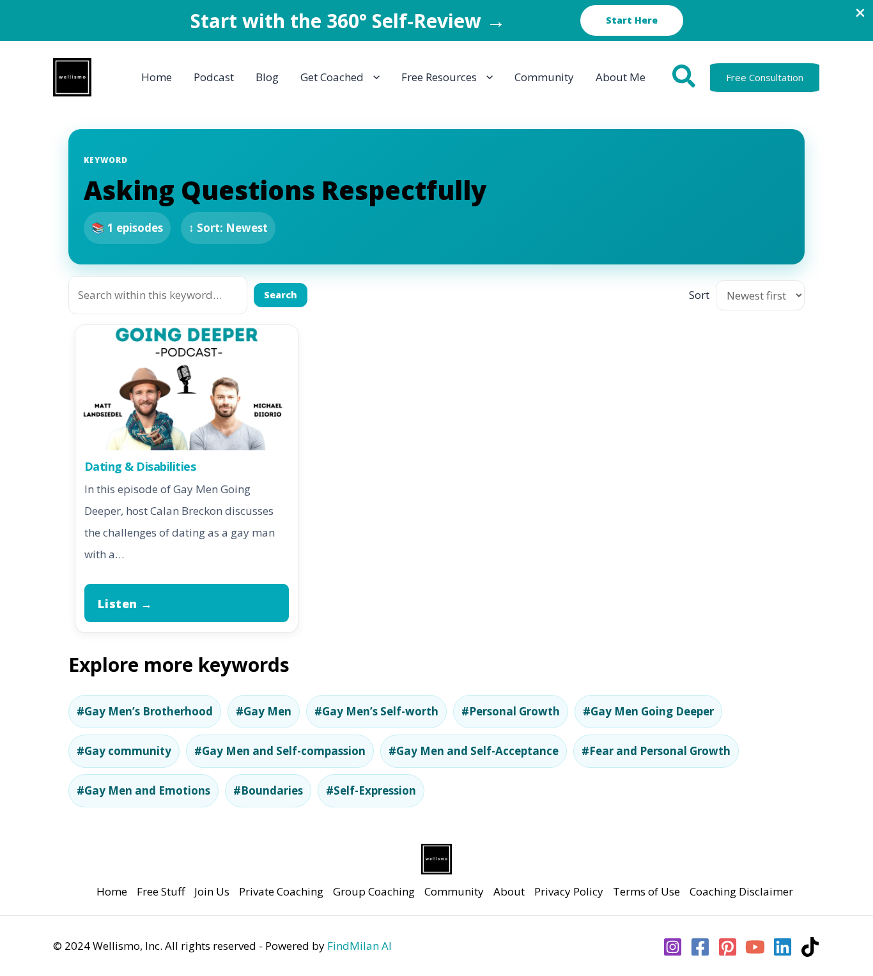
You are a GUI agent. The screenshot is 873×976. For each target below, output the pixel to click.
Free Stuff (161, 891)
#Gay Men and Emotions (143, 790)
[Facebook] (700, 947)
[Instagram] (673, 947)
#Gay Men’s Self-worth (376, 711)
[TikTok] (810, 947)
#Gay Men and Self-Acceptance (474, 750)
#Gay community (124, 750)
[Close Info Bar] (860, 13)
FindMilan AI (359, 945)
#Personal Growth (510, 711)
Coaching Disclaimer (741, 891)
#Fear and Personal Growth (656, 750)
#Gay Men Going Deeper (648, 711)
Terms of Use (646, 891)
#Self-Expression (371, 790)
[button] (631, 20)
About (509, 891)
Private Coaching (281, 891)
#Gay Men (263, 711)
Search (280, 295)
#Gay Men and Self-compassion (280, 750)
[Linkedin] (782, 947)
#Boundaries (268, 790)
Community (454, 891)
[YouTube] (755, 947)
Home (112, 891)
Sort (699, 294)
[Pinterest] (728, 947)
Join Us (211, 891)
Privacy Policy (568, 891)
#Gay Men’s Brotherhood (145, 711)
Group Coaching (374, 891)
